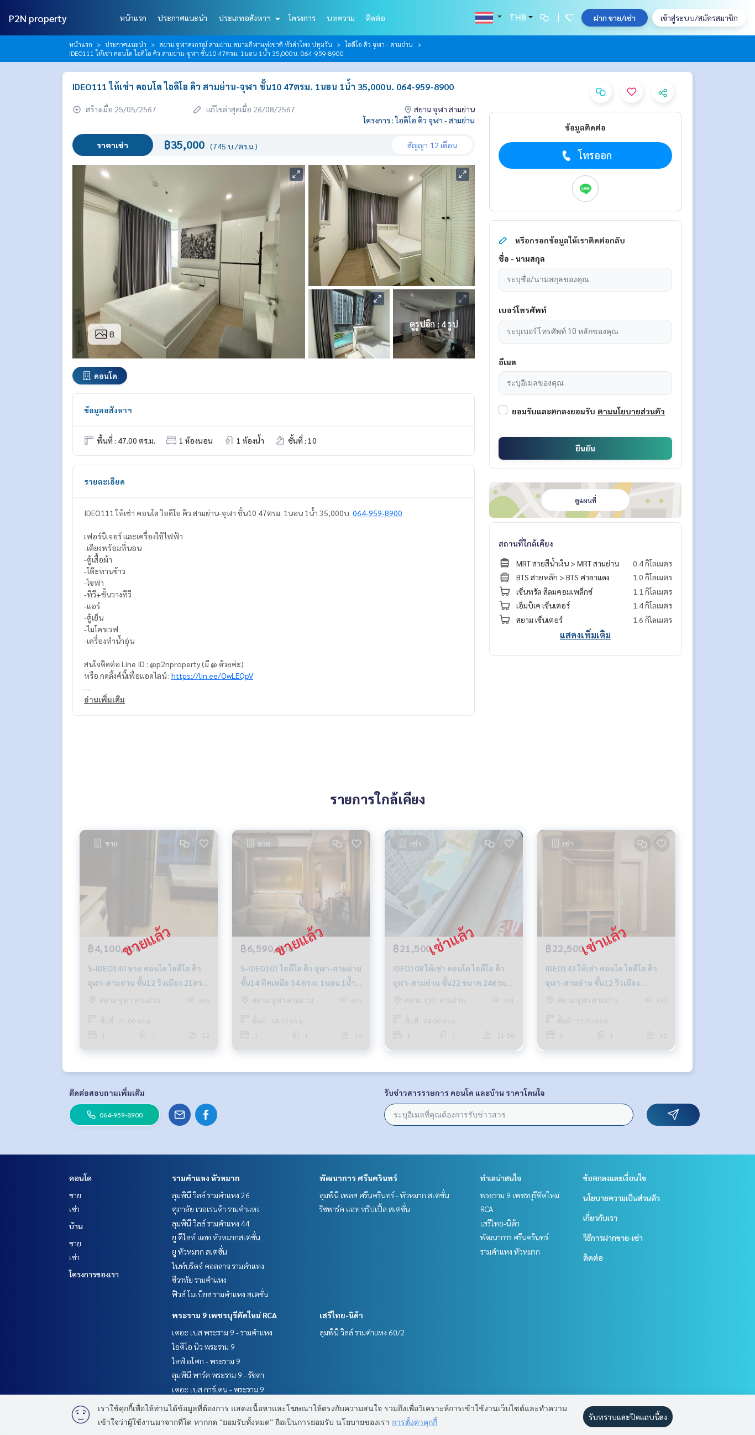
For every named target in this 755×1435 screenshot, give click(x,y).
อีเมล (507, 362)
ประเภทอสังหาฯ (245, 18)
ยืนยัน (585, 448)
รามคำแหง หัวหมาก (206, 1178)
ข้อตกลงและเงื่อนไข (614, 1178)
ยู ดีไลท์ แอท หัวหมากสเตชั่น (216, 1237)
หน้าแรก (132, 18)
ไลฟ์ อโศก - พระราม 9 (206, 1361)
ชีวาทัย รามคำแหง (199, 1280)
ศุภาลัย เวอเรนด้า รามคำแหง (216, 1209)
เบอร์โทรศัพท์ (523, 310)
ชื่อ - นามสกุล (522, 258)
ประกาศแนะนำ (182, 18)
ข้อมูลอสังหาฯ (108, 410)
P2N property (38, 18)
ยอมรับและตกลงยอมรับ (553, 411)
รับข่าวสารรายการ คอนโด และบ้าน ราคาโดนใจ (464, 1093)
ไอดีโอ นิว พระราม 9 (203, 1346)
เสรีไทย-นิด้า (341, 1315)
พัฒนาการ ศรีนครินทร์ (358, 1178)
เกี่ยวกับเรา (600, 1218)
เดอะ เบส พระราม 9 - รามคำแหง (222, 1332)
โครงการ (302, 18)
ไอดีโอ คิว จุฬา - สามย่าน (379, 44)
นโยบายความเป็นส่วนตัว (621, 1198)
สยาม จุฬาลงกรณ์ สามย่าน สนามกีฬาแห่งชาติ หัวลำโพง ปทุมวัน (245, 44)
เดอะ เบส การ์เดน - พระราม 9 (218, 1389)
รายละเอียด (104, 481)
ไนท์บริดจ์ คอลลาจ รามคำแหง (218, 1266)
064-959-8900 (377, 513)
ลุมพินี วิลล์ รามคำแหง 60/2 (362, 1332)
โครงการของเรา (94, 1274)
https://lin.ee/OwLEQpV (212, 675)
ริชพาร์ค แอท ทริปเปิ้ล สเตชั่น (364, 1209)
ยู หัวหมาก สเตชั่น (199, 1251)
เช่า (74, 1209)
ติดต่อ (375, 18)
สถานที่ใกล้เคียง (526, 543)
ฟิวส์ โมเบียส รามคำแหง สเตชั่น (220, 1294)
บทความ (341, 18)
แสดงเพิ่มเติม (585, 635)
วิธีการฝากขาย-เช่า (613, 1237)
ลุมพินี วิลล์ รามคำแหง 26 (211, 1195)
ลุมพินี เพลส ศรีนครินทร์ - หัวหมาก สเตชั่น (384, 1195)
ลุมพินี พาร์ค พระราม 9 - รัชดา (218, 1375)
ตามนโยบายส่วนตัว (631, 411)
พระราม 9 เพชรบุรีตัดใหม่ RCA (224, 1315)
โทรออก (595, 155)
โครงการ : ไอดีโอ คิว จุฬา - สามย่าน (419, 120)
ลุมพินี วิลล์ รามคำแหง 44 (211, 1223)
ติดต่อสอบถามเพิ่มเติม (107, 1093)
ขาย (75, 1195)
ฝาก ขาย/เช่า (615, 18)
